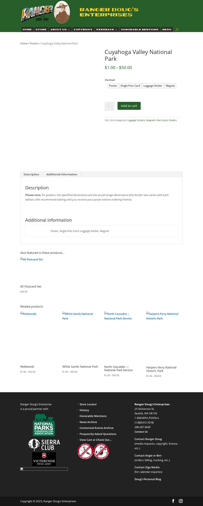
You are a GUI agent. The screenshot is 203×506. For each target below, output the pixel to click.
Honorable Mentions (140, 30)
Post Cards (162, 120)
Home (27, 30)
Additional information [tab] (61, 174)
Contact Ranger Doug (148, 439)
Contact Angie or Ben (148, 455)
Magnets (150, 120)
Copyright (83, 30)
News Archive (88, 422)
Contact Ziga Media (147, 467)
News (167, 30)
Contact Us (141, 431)
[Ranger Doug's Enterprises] (45, 12)
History (84, 410)
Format (110, 80)
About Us (59, 30)
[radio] (113, 85)
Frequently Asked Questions (98, 434)
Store (41, 30)
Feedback (105, 30)
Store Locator (88, 404)
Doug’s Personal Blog (147, 479)
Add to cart (129, 106)
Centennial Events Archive (97, 428)
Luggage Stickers (136, 120)
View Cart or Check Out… (96, 440)
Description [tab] (31, 174)
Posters (34, 43)
